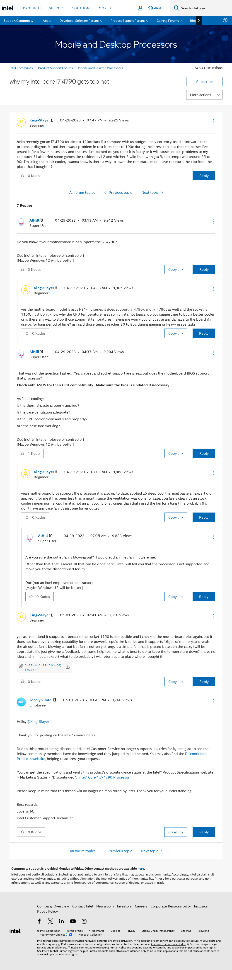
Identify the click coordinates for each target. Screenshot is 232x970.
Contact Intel (82, 906)
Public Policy (47, 911)
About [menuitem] (47, 20)
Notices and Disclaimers (51, 947)
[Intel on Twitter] (50, 921)
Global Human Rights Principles (69, 950)
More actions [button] (200, 94)
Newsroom (105, 906)
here (141, 868)
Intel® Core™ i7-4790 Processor (104, 777)
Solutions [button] (82, 7)
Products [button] (32, 7)
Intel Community (21, 67)
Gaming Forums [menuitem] (168, 20)
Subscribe (204, 81)
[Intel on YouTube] (73, 921)
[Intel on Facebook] (39, 921)
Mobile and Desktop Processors (100, 67)
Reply (204, 175)
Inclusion (201, 906)
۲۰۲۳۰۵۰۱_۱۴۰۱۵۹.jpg (42, 664)
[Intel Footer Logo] (15, 930)
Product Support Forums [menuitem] (128, 20)
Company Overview (53, 906)
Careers (141, 906)
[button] (213, 121)
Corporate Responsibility (170, 906)
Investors (124, 906)
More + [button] (105, 7)
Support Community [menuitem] (18, 20)
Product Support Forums (55, 67)
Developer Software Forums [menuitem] (79, 20)
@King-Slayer (38, 721)
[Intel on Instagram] (84, 921)
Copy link (175, 269)
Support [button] (57, 7)
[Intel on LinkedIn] (61, 921)
